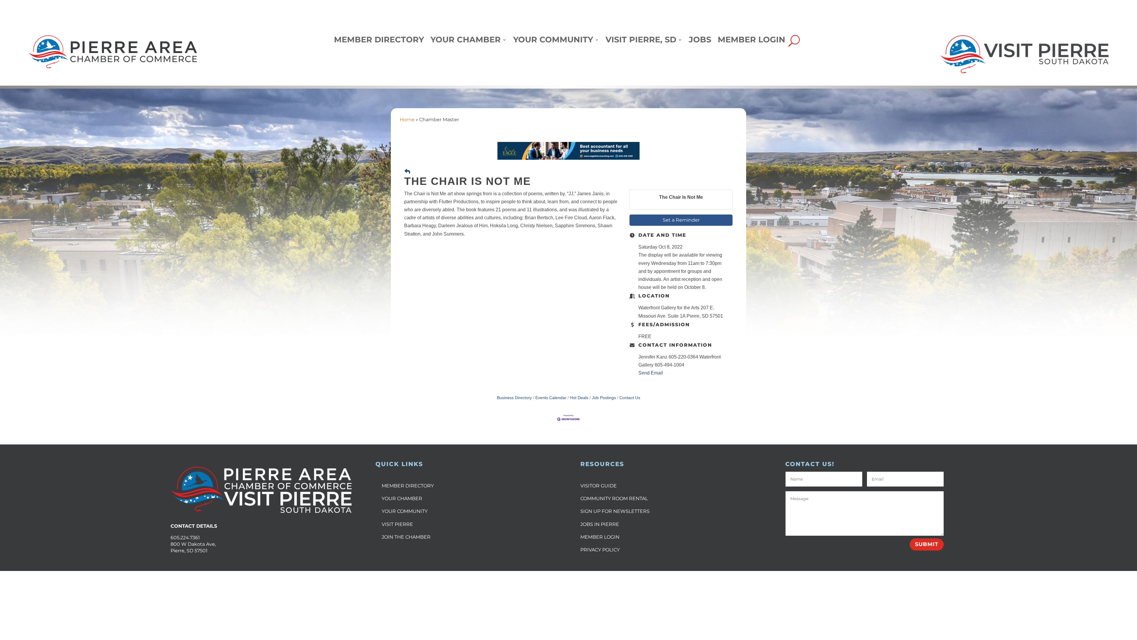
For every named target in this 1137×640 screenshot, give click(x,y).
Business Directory (514, 398)
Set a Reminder (681, 220)
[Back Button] (407, 172)
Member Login (751, 41)
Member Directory (379, 41)
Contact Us (629, 398)
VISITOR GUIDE (598, 486)
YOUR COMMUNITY (405, 511)
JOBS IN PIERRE (599, 524)
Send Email (650, 372)
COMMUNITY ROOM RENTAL (614, 498)
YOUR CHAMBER (402, 498)
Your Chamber (466, 41)
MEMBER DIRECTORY (408, 486)
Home (407, 119)
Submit (926, 544)
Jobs (700, 41)
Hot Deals (579, 398)
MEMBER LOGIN (599, 537)
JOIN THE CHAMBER (406, 537)
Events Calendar (550, 398)
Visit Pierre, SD (641, 41)
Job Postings (604, 398)
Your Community (553, 41)
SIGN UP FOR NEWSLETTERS (615, 511)
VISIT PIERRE (397, 524)
